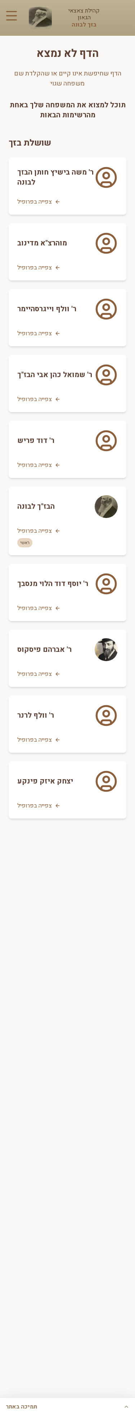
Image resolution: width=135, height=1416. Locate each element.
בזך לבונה (84, 24)
